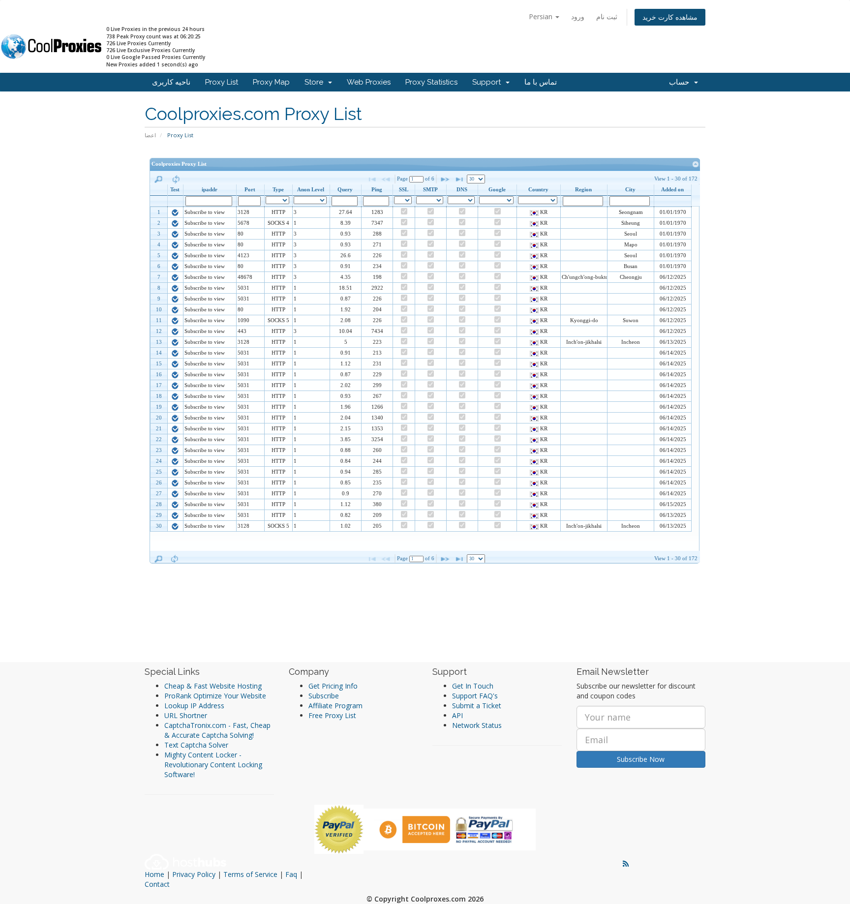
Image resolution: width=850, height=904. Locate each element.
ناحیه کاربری (171, 82)
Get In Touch (472, 686)
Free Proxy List (332, 715)
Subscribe (323, 695)
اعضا (150, 135)
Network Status (477, 725)
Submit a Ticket (476, 705)
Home (154, 874)
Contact (157, 884)
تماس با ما (540, 82)
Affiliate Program (335, 705)
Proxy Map (271, 82)
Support (488, 82)
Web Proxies (369, 82)
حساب (681, 82)
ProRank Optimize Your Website (215, 695)
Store (315, 82)
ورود (577, 16)
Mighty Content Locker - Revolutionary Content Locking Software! (213, 764)
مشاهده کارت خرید (670, 17)
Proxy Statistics (431, 82)
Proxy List (221, 82)
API (457, 715)
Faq (291, 874)
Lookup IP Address (194, 705)
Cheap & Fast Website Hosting (213, 686)
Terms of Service (250, 874)
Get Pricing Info (333, 686)
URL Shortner (185, 715)
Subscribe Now (641, 759)
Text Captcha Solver (196, 745)
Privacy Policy (193, 874)
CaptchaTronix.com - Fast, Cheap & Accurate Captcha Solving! (217, 730)
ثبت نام (606, 16)
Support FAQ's (475, 695)
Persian (541, 16)
